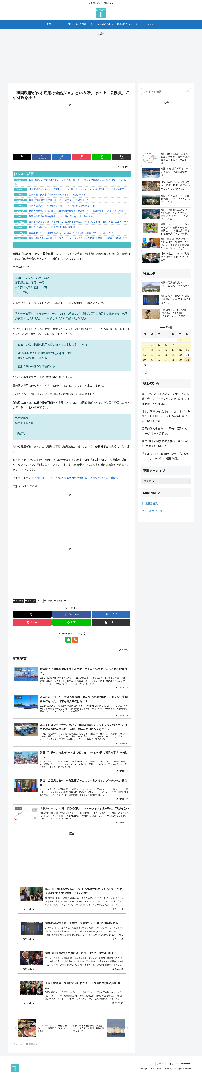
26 (158, 359)
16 (187, 349)
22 (180, 354)
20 (166, 354)
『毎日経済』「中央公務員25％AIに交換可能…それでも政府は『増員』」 (78, 477)
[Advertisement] (101, 56)
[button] (121, 157)
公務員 (49, 601)
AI (41, 601)
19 (158, 354)
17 (144, 354)
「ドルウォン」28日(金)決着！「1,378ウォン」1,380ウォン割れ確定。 (165, 456)
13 (166, 349)
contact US (186, 1064)
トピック (31, 601)
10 (144, 349)
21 (173, 354)
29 (180, 359)
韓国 (68, 601)
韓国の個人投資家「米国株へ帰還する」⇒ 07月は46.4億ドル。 (166, 431)
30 (187, 359)
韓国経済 (19, 601)
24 (144, 359)
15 (180, 349)
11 (152, 349)
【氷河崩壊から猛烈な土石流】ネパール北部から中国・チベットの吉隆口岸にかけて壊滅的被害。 (166, 416)
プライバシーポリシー (167, 1064)
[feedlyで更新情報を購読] (68, 640)
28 (173, 359)
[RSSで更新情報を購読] (75, 640)
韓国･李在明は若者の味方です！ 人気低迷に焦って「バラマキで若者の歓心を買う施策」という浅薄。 (166, 399)
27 (166, 359)
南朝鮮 (59, 601)
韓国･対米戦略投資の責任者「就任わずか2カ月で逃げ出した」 (165, 443)
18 (151, 354)
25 (151, 359)
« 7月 (144, 372)
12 (158, 349)
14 (173, 349)
